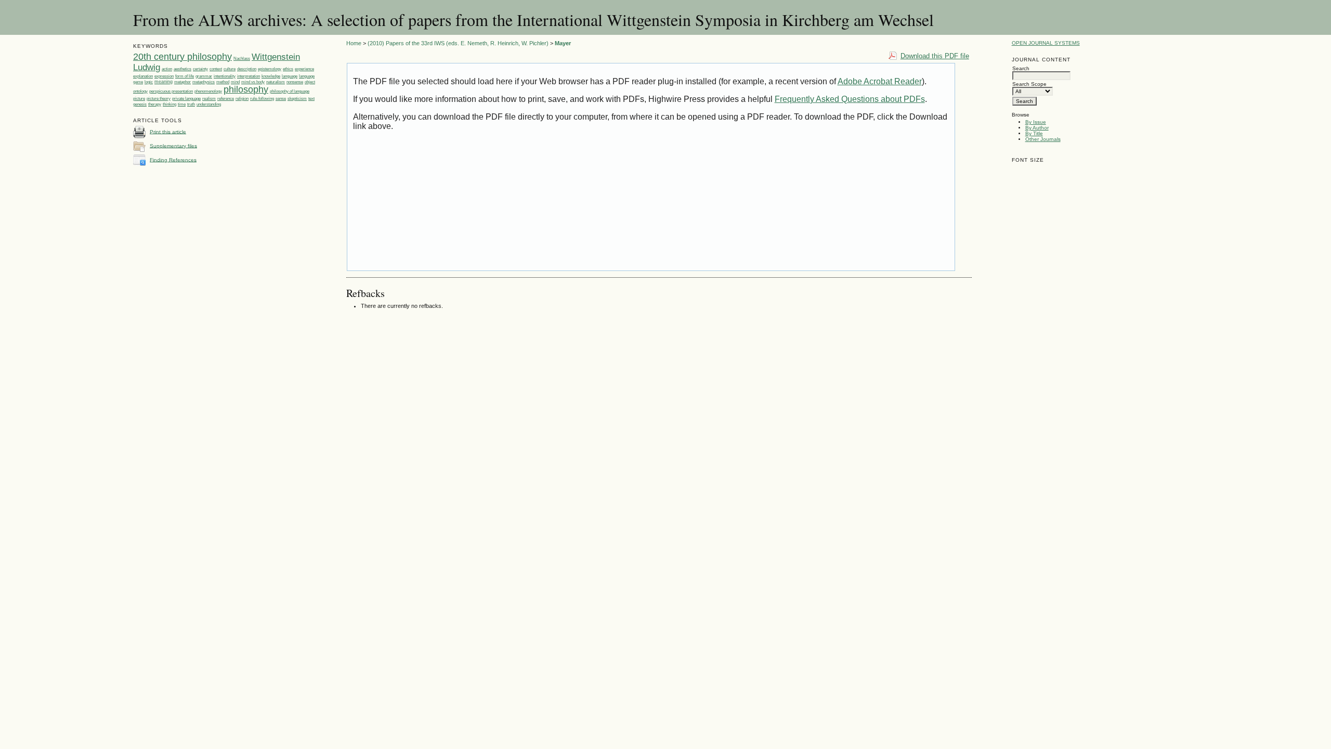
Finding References (173, 159)
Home (353, 43)
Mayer (563, 43)
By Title (1034, 133)
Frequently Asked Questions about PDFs (850, 99)
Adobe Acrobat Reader (880, 81)
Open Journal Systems (1046, 43)
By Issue (1035, 122)
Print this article (168, 131)
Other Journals (1043, 139)
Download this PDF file (935, 56)
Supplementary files (173, 145)
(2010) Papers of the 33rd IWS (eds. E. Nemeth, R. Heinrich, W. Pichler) (458, 43)
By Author (1037, 128)
